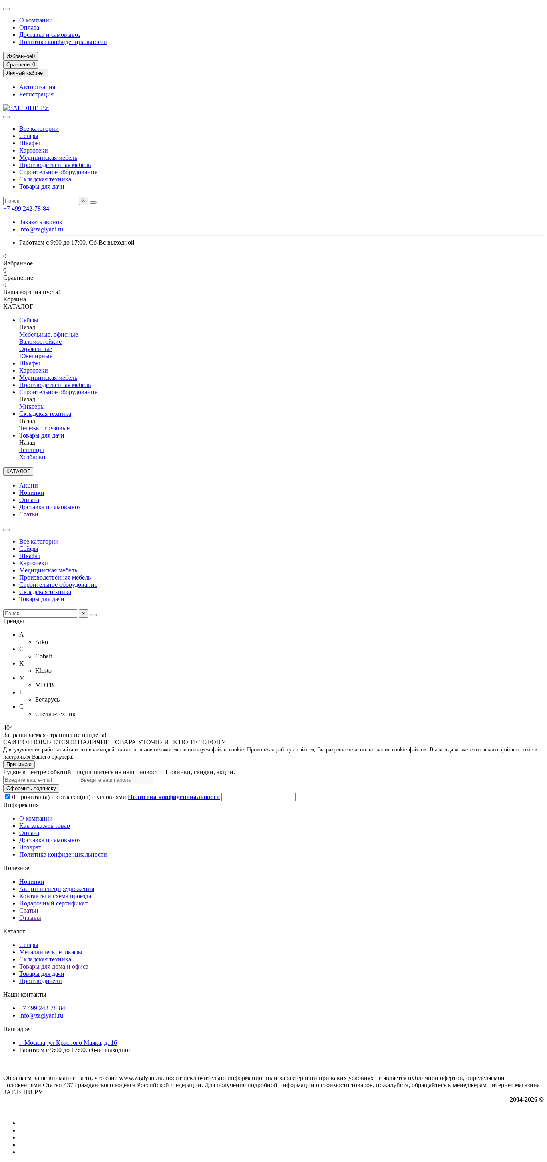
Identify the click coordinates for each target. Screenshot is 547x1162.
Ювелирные (35, 356)
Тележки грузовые (44, 428)
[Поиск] (93, 202)
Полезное (16, 868)
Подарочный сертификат (53, 903)
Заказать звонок (40, 222)
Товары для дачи (41, 186)
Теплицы (31, 449)
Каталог (14, 931)
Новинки (31, 492)
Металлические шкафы (50, 952)
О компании (36, 20)
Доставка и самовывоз (49, 34)
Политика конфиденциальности (63, 41)
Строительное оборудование (58, 172)
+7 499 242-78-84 (26, 208)
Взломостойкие (40, 341)
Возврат (30, 847)
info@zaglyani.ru (41, 229)
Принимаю (19, 764)
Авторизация (37, 87)
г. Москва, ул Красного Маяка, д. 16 (68, 1042)
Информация (21, 804)
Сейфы (28, 135)
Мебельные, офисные (48, 334)
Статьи (28, 514)
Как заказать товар (44, 825)
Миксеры (32, 406)
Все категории (39, 128)
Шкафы (29, 143)
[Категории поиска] (6, 117)
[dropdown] (6, 9)
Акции (28, 485)
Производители (40, 980)
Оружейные (35, 348)
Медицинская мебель (48, 157)
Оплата (29, 27)
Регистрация (36, 94)
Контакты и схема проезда (55, 896)
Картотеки (33, 150)
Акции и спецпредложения (56, 888)
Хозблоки (32, 457)
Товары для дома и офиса (53, 966)
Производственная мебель (55, 164)
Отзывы (30, 917)
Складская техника (45, 179)
